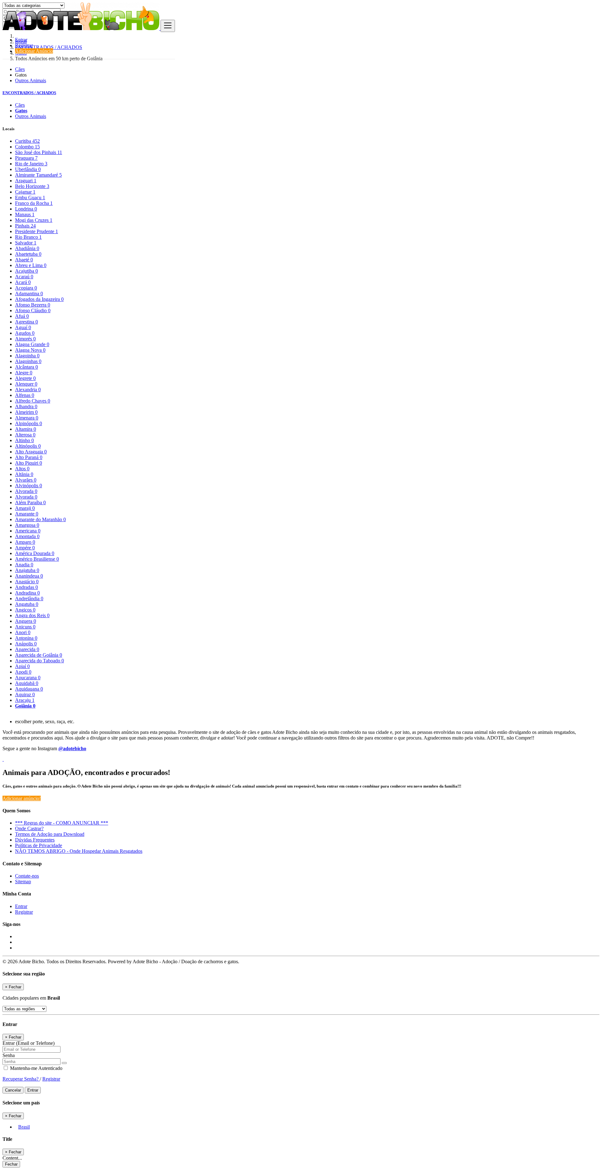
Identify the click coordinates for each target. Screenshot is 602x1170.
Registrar (24, 45)
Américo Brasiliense (37, 559)
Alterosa (25, 434)
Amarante (26, 513)
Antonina (26, 638)
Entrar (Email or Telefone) (29, 1043)
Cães (20, 69)
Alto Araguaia (31, 451)
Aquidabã (26, 683)
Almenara (26, 417)
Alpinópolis (28, 423)
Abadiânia (27, 248)
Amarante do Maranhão (40, 519)
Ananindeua (29, 576)
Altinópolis (28, 446)
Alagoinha (27, 355)
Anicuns (25, 626)
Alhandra (26, 406)
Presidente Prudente (36, 231)
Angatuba (26, 604)
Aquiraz (25, 694)
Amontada (27, 536)
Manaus (24, 214)
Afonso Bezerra (32, 304)
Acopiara (26, 288)
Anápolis (26, 643)
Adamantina (29, 293)
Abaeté (24, 259)
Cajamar (25, 192)
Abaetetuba (28, 254)
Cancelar (13, 1090)
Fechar (11, 1164)
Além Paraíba (30, 502)
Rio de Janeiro (31, 163)
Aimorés (25, 338)
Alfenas (24, 395)
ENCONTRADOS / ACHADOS (29, 92)
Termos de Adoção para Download (49, 834)
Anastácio (27, 581)
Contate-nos (27, 876)
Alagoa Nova (30, 350)
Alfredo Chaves (32, 400)
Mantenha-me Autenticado (35, 1068)
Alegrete (25, 378)
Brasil (24, 1127)
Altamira (25, 429)
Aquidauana (29, 689)
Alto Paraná (28, 457)
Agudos (24, 333)
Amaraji (25, 508)
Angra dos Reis (32, 615)
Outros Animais (30, 80)
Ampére (25, 547)
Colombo (27, 146)
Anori (22, 632)
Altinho (24, 440)
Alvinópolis (28, 485)
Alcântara (26, 367)
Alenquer (26, 384)
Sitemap (23, 881)
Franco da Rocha (34, 203)
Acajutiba (26, 271)
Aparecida (27, 649)
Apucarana (27, 677)
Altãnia (24, 474)
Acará (23, 282)
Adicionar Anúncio (34, 51)
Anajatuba (27, 570)
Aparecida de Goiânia (38, 655)
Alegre (23, 372)
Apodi (23, 672)
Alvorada (26, 491)
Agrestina (26, 321)
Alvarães (25, 480)
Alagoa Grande (32, 344)
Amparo (25, 542)
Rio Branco (28, 237)
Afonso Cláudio (32, 310)
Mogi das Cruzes (33, 220)
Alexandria (28, 389)
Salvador (25, 242)
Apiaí (22, 666)
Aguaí (23, 327)
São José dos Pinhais (38, 152)
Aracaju (24, 700)
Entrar (21, 39)
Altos (22, 468)
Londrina (26, 208)
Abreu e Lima (30, 265)
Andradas (26, 587)
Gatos (21, 110)
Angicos (25, 609)
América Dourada (34, 553)
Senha (9, 1055)
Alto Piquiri (28, 463)
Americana (27, 530)
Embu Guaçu (30, 197)
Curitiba (27, 141)
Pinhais (25, 225)
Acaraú (24, 276)
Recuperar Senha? (21, 1079)
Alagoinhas (28, 361)
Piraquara (26, 158)
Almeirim (26, 412)
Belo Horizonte (32, 186)
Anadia (24, 564)
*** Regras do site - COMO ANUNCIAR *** (61, 822)
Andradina (27, 593)
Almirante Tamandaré (38, 175)
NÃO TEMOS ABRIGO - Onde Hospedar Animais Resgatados (78, 851)
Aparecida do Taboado (39, 660)
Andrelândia (29, 598)
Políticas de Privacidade (38, 845)
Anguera (25, 621)
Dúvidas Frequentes (35, 839)
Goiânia (25, 705)
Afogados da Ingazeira (39, 299)
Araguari (25, 180)
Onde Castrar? (29, 828)
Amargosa (27, 525)
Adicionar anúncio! (22, 798)
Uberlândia (28, 169)
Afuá (22, 316)
